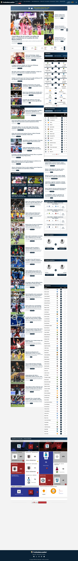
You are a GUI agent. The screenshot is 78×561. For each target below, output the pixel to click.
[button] (17, 1)
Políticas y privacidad (45, 559)
